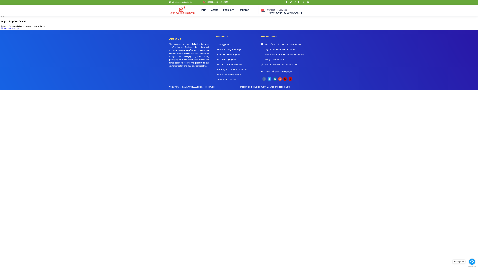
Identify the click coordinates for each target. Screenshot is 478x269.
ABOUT (214, 10)
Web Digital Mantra (280, 86)
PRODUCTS (228, 10)
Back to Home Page (11, 28)
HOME (203, 10)
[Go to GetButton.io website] (472, 266)
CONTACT (244, 10)
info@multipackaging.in (181, 2)
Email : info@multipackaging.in (277, 71)
